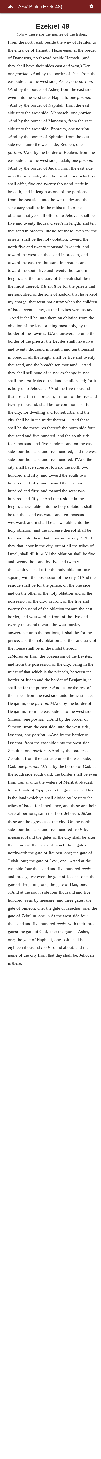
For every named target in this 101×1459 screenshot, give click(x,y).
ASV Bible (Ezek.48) (40, 6)
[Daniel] (95, 729)
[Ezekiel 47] (5, 729)
